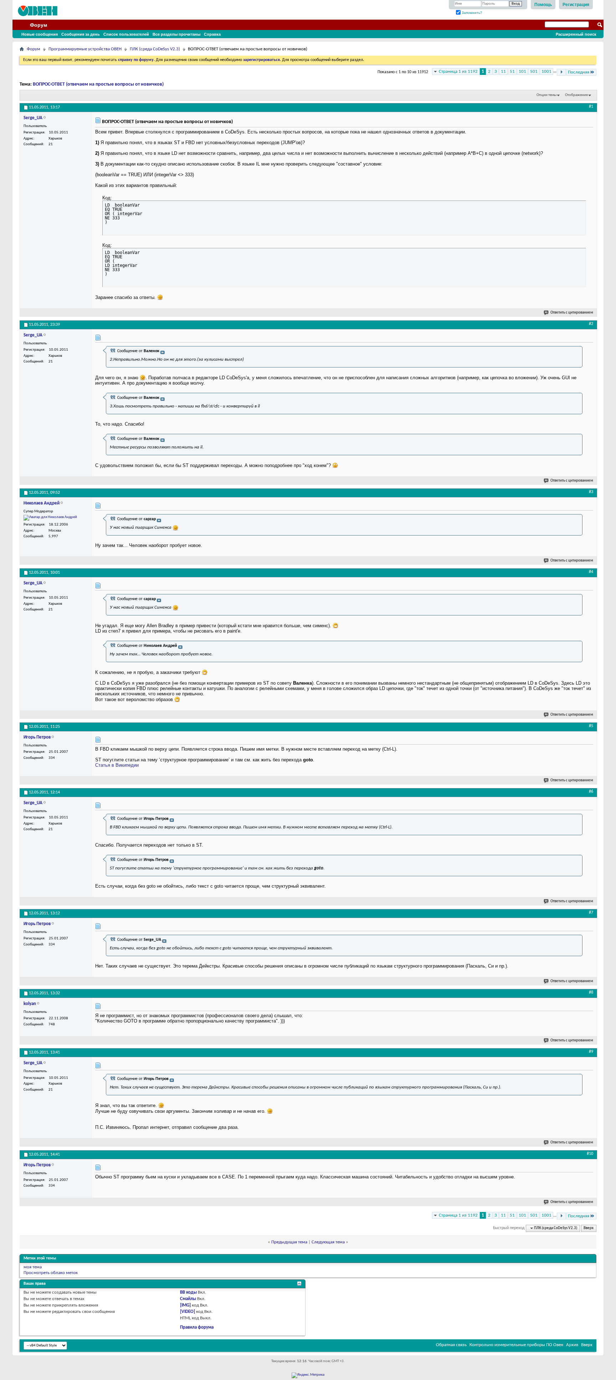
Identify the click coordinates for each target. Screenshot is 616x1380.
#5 (591, 726)
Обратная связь (451, 1345)
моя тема (33, 1267)
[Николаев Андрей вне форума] (50, 518)
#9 (591, 1052)
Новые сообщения (39, 34)
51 (512, 71)
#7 (591, 912)
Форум (38, 25)
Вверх (589, 1228)
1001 (546, 71)
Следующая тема (328, 1242)
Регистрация (576, 4)
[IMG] (185, 1305)
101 (522, 71)
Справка (212, 34)
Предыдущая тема (289, 1242)
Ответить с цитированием (571, 313)
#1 (591, 107)
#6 (591, 792)
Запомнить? (471, 13)
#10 (590, 1154)
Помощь (543, 4)
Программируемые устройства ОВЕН (85, 49)
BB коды (188, 1292)
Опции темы (546, 95)
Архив (572, 1345)
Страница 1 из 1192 (458, 71)
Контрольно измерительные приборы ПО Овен (516, 1345)
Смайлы (188, 1299)
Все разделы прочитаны (176, 34)
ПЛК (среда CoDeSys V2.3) (155, 49)
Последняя (578, 72)
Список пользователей (126, 34)
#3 (591, 492)
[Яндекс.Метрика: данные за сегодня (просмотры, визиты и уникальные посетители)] (308, 1375)
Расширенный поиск (576, 34)
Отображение (576, 95)
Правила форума (197, 1327)
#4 (591, 572)
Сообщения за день (80, 34)
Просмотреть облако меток (51, 1272)
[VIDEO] (187, 1311)
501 (534, 71)
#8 (591, 992)
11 (503, 71)
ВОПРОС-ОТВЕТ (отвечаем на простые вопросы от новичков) (98, 84)
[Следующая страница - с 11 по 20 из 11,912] (561, 72)
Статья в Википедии (117, 765)
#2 (591, 324)
